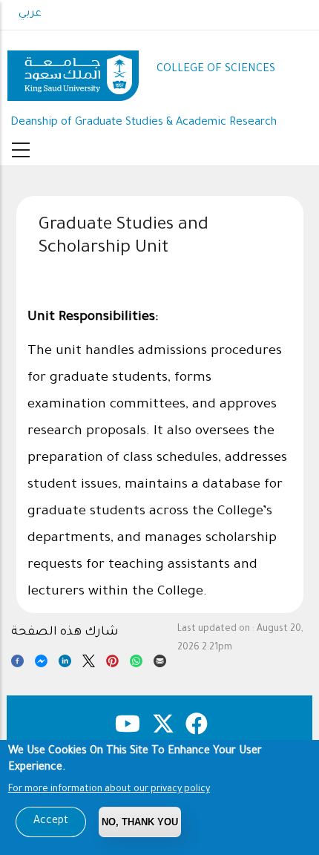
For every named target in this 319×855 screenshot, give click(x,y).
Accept (50, 822)
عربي (30, 14)
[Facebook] (17, 663)
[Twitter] (88, 663)
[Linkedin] (65, 663)
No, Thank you (140, 822)
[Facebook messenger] (41, 663)
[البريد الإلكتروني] (160, 663)
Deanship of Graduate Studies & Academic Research (143, 123)
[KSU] (73, 70)
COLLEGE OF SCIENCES (216, 69)
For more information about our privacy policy (109, 789)
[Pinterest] (112, 663)
